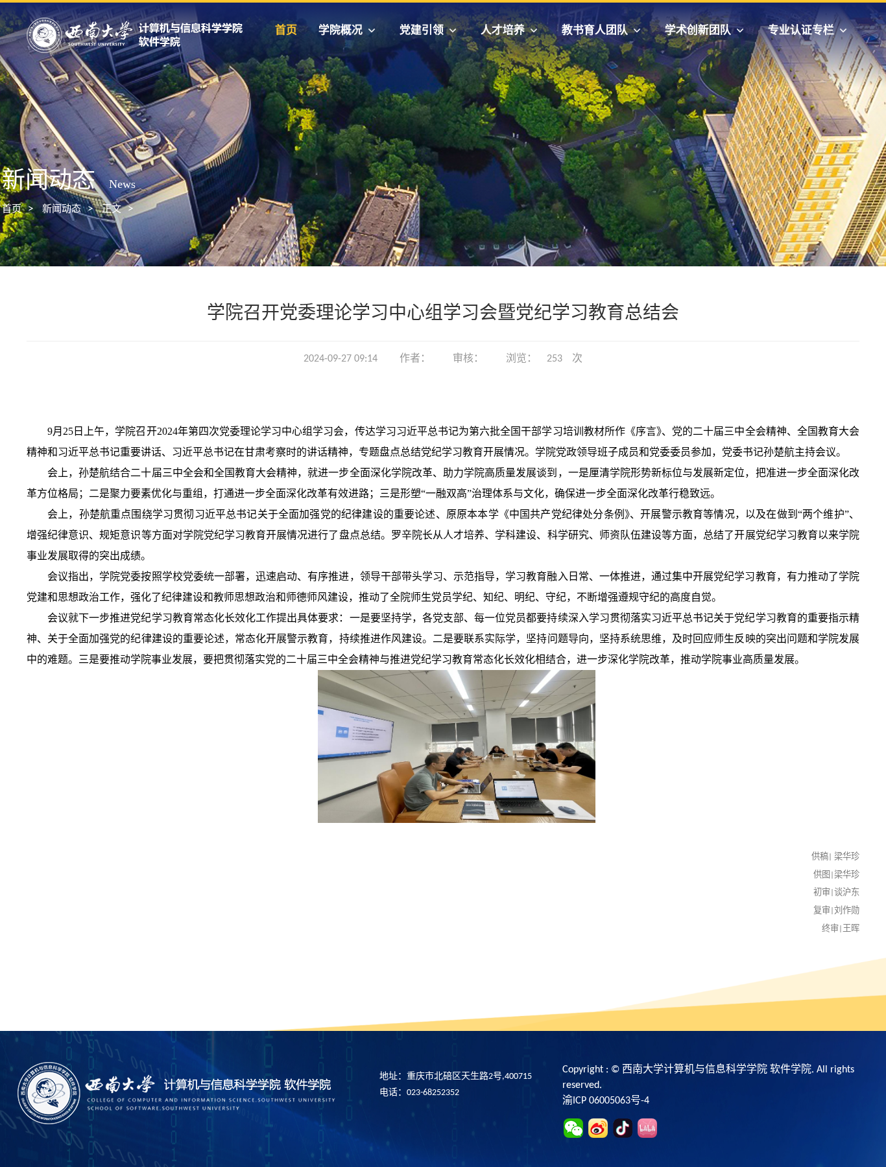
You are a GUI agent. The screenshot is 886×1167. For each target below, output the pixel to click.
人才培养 (503, 30)
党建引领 (422, 30)
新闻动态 (61, 209)
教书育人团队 (595, 30)
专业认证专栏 (801, 30)
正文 (111, 209)
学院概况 (340, 30)
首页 (286, 30)
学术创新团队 (698, 30)
